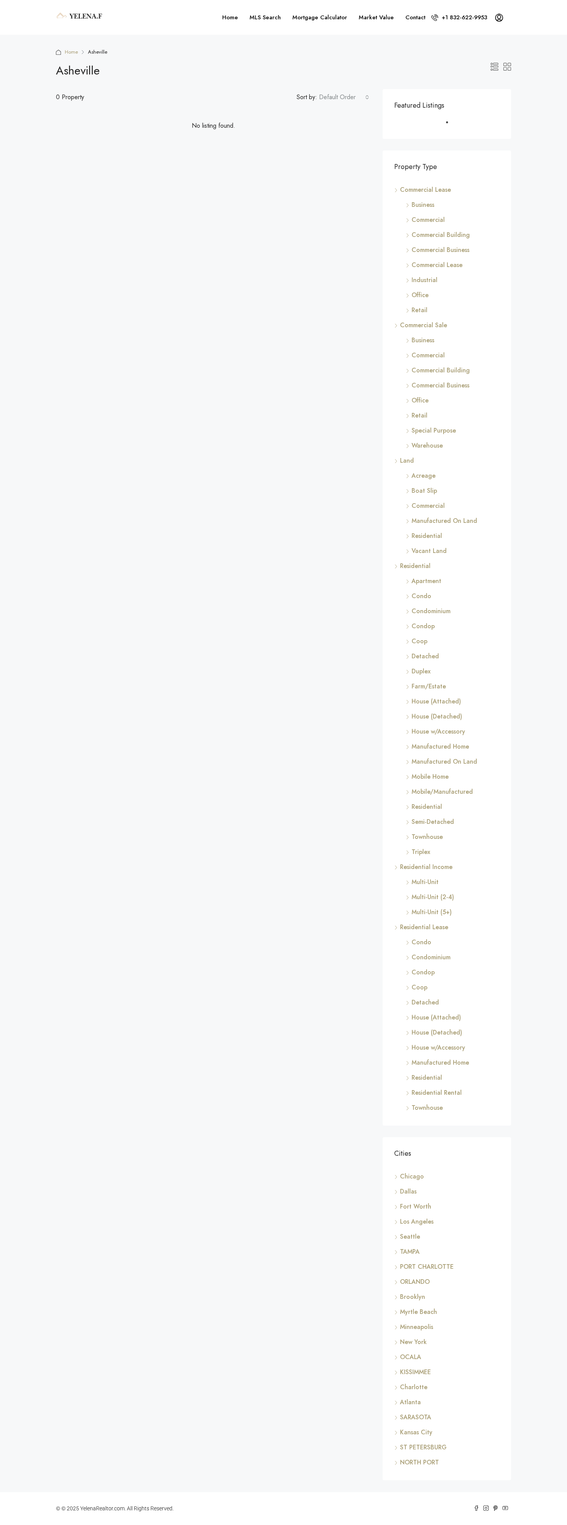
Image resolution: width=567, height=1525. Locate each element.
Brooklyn (412, 1296)
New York (413, 1341)
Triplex (421, 851)
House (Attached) (436, 701)
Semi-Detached (433, 821)
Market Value (376, 17)
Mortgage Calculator (319, 17)
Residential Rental (437, 1092)
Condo (421, 596)
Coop (419, 641)
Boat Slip (424, 490)
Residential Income (426, 866)
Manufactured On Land (444, 520)
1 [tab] (451, 125)
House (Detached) (437, 716)
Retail (419, 310)
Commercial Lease (425, 189)
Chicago (412, 1176)
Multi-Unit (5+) (432, 912)
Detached (425, 656)
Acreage (423, 475)
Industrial (424, 280)
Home (230, 17)
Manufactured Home (440, 746)
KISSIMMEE (415, 1372)
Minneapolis (416, 1326)
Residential (427, 535)
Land (407, 460)
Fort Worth (415, 1206)
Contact (415, 17)
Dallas (408, 1191)
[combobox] (344, 97)
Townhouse (427, 836)
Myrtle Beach (418, 1311)
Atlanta (410, 1402)
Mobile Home (430, 776)
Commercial (428, 219)
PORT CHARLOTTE (427, 1266)
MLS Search (265, 17)
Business (423, 204)
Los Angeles (417, 1221)
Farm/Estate (429, 686)
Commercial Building (441, 234)
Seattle (410, 1236)
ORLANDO (415, 1281)
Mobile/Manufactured (442, 791)
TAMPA (410, 1251)
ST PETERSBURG (423, 1447)
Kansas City (416, 1432)
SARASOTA (415, 1417)
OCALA (410, 1357)
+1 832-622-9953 (463, 17)
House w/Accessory (438, 731)
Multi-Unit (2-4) (433, 897)
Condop (423, 626)
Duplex (421, 671)
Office (420, 295)
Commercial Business (440, 249)
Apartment (426, 581)
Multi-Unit (425, 881)
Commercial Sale (423, 325)
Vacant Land (429, 550)
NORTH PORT (419, 1462)
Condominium (431, 611)
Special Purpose (434, 430)
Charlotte (413, 1387)
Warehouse (427, 445)
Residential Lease (424, 927)
